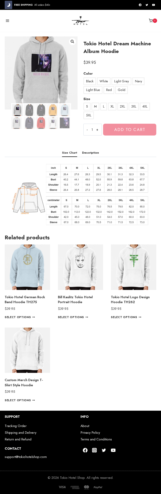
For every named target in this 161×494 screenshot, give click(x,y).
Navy (138, 81)
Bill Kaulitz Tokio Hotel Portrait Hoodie (75, 300)
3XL (133, 106)
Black (89, 81)
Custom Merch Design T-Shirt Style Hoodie (24, 382)
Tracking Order (16, 425)
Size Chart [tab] (69, 152)
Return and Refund (18, 439)
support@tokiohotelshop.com (26, 456)
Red (109, 89)
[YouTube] (153, 5)
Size (86, 99)
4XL (144, 106)
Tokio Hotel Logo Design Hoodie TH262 (130, 300)
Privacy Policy (90, 432)
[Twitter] (147, 5)
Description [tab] (90, 152)
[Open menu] (7, 21)
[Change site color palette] (8, 5)
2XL (122, 106)
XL (112, 106)
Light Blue (93, 89)
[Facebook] (140, 5)
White (104, 81)
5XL (88, 115)
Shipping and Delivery (20, 432)
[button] (72, 41)
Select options (18, 317)
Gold (121, 89)
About (84, 425)
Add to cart (129, 129)
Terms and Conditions (96, 439)
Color (88, 73)
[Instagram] (94, 450)
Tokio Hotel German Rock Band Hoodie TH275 (25, 300)
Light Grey (121, 81)
